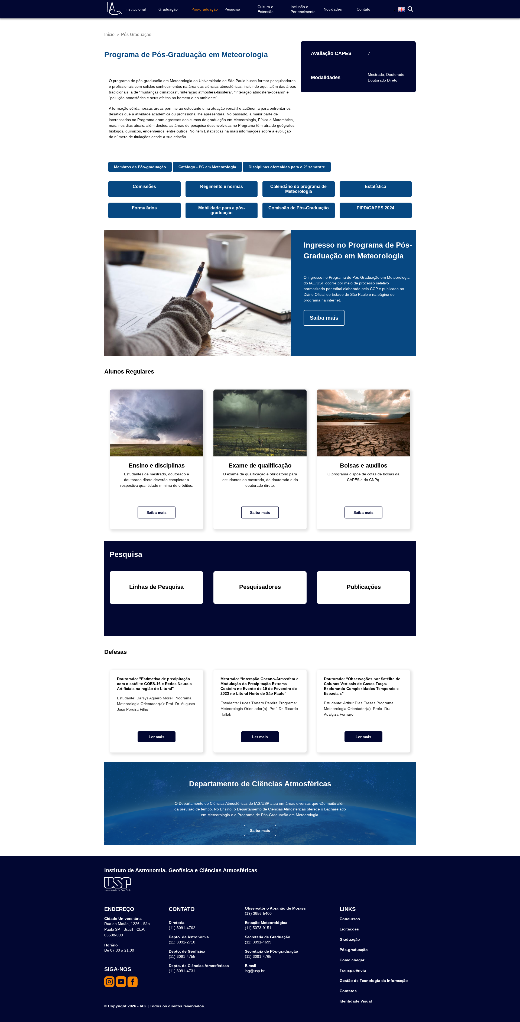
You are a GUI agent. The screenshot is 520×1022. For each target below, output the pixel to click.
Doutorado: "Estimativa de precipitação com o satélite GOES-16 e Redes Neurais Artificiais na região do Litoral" (154, 684)
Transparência (353, 970)
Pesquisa (232, 9)
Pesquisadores (260, 586)
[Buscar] (410, 9)
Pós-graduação (204, 9)
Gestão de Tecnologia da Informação (374, 980)
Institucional (135, 9)
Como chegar (352, 960)
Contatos (348, 991)
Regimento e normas (221, 186)
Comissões (144, 186)
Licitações (349, 929)
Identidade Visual (356, 1001)
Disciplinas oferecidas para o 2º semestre (287, 167)
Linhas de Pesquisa (156, 586)
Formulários (144, 208)
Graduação (168, 9)
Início (109, 34)
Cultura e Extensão (266, 9)
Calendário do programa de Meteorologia (298, 189)
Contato (363, 9)
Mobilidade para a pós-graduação (221, 210)
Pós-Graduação (136, 34)
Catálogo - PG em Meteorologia (207, 167)
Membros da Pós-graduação (140, 167)
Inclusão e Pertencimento (303, 9)
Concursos (350, 919)
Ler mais (156, 737)
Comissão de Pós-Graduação (298, 208)
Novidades (333, 9)
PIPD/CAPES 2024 (375, 208)
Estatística (375, 186)
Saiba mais (324, 318)
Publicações (364, 586)
